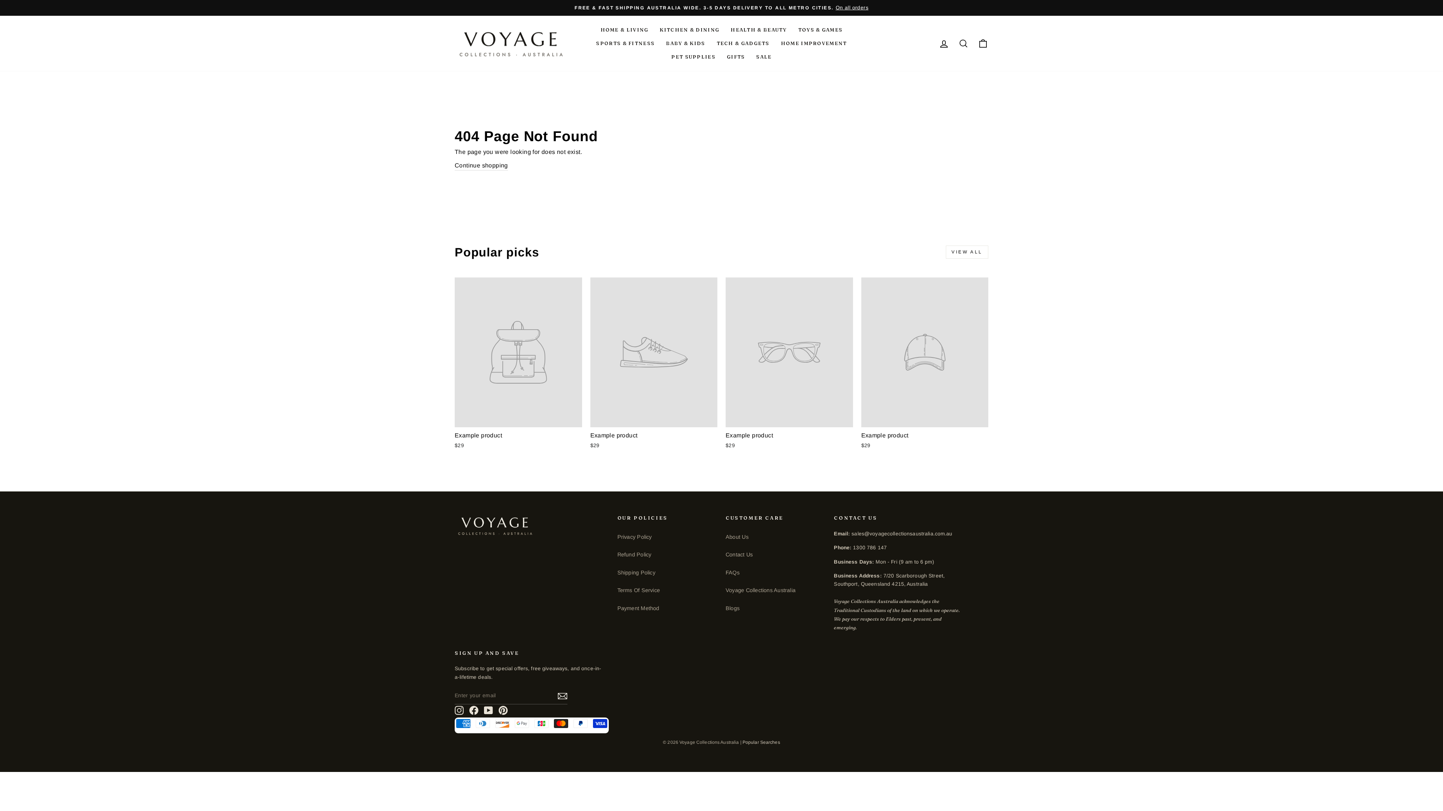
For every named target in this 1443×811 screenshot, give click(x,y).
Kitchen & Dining (689, 30)
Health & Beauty (759, 30)
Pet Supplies (693, 57)
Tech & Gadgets (743, 43)
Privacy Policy (634, 537)
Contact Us (739, 555)
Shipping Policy (636, 573)
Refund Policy (634, 555)
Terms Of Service (638, 590)
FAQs (733, 573)
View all (967, 252)
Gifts (736, 57)
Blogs (733, 608)
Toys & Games (820, 30)
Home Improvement (814, 43)
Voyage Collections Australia (761, 590)
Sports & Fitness (625, 43)
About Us (737, 537)
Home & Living (624, 30)
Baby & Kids (685, 43)
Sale (763, 57)
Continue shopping (481, 165)
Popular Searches (761, 742)
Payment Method (638, 608)
